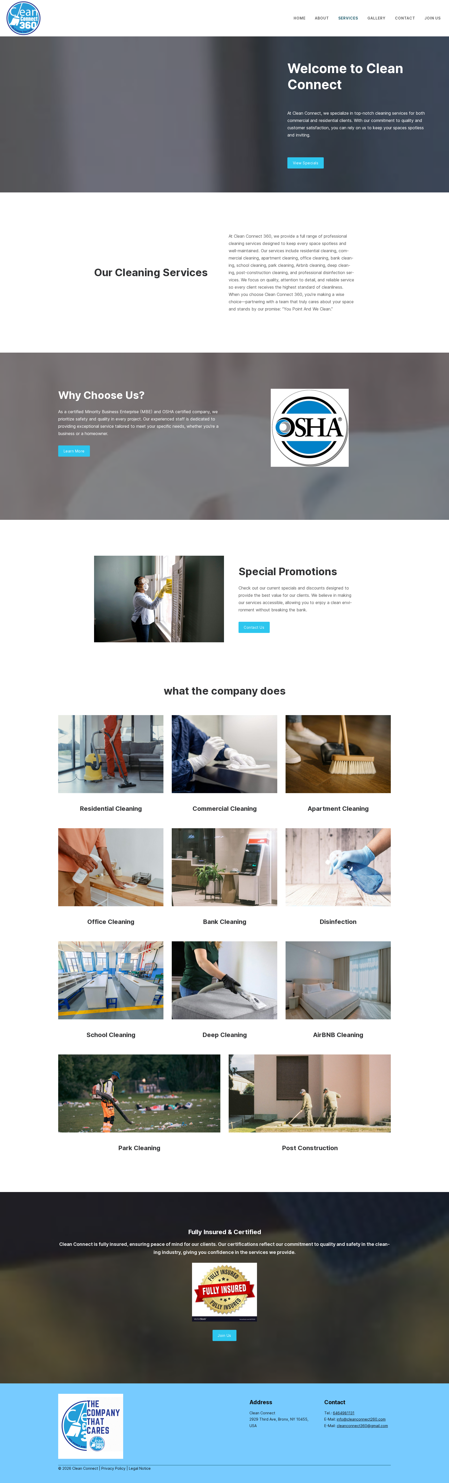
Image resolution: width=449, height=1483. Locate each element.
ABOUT (322, 18)
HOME (300, 18)
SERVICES (348, 18)
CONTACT (405, 18)
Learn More (74, 451)
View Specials (306, 163)
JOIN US (433, 18)
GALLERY (376, 18)
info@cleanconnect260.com (361, 1419)
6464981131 (343, 1413)
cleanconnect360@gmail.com (362, 1425)
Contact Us (254, 627)
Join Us (224, 1335)
